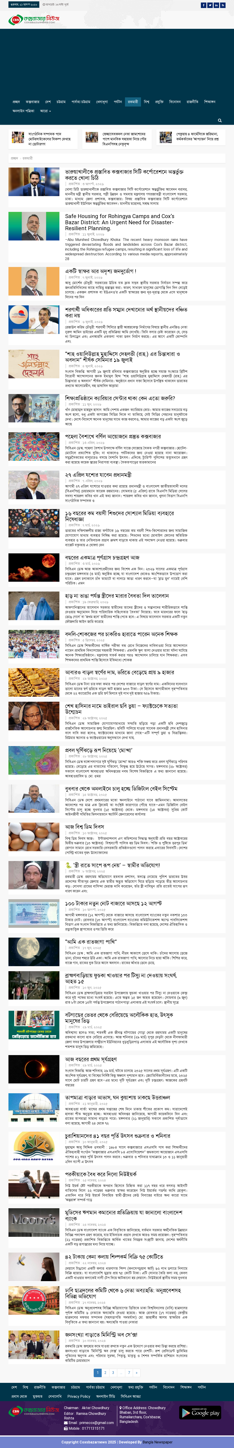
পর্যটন (118, 102)
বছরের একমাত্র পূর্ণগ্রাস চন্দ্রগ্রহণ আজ (102, 558)
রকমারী (133, 102)
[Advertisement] (117, 63)
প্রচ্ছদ (16, 102)
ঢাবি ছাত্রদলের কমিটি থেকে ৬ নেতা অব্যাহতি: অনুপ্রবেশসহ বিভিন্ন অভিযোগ (123, 1293)
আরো (44, 111)
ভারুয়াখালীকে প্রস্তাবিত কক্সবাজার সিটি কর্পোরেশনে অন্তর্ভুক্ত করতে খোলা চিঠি (124, 175)
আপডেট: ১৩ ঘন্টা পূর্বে (56, 4)
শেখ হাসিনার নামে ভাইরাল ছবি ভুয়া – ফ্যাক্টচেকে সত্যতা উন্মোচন (121, 709)
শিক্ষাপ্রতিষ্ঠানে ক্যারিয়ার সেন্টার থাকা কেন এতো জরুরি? (120, 398)
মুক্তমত (38, 1396)
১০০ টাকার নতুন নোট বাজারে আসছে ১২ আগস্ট (113, 903)
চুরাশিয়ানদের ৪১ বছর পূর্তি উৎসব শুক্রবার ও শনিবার (117, 1136)
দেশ (48, 102)
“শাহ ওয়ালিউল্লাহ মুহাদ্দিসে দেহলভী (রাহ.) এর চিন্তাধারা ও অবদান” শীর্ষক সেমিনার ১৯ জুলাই (122, 357)
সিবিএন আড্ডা (131, 1396)
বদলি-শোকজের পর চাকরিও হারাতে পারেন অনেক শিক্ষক (121, 634)
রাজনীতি (192, 102)
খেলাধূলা (102, 102)
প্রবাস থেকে (19, 1396)
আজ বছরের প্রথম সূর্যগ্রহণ (91, 1059)
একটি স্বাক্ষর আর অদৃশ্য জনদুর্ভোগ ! (100, 271)
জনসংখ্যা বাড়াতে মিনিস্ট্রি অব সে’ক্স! (101, 1335)
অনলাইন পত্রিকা (23, 111)
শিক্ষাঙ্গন (209, 102)
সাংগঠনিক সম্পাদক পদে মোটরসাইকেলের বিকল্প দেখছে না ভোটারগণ (50, 139)
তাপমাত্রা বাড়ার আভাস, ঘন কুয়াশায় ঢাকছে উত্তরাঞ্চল (117, 1097)
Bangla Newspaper (158, 1442)
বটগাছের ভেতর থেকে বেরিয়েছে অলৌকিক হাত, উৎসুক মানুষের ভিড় (119, 1018)
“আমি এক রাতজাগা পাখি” (91, 942)
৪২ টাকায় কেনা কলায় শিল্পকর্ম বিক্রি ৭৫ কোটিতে (114, 1257)
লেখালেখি (54, 1396)
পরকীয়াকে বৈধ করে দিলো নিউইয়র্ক (100, 1174)
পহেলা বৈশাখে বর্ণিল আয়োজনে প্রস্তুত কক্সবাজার (113, 436)
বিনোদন (175, 102)
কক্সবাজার (32, 102)
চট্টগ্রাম (61, 102)
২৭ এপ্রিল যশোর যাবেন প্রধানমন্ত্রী (98, 475)
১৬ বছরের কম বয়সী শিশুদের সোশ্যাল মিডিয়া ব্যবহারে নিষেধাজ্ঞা (119, 516)
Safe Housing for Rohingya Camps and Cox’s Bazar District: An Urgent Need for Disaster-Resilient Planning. (119, 222)
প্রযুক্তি (159, 102)
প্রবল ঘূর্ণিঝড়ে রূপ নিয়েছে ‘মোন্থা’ (98, 750)
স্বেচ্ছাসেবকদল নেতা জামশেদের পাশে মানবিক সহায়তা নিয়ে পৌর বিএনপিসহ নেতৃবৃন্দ (124, 139)
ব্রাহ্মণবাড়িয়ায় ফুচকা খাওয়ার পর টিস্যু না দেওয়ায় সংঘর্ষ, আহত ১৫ (121, 978)
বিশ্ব (146, 102)
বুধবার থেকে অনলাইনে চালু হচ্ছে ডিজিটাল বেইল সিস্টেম (121, 789)
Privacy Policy (78, 1396)
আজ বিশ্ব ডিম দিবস (84, 827)
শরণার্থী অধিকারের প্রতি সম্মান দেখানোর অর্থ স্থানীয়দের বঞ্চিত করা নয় (126, 313)
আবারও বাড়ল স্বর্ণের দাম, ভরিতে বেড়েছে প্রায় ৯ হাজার (119, 672)
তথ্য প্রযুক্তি (135, 1387)
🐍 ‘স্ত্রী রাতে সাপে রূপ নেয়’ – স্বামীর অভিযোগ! (112, 865)
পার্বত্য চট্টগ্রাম (81, 102)
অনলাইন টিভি (105, 1396)
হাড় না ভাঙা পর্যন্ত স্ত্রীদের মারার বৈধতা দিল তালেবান (117, 596)
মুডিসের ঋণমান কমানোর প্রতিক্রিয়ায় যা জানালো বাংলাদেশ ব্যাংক (123, 1215)
